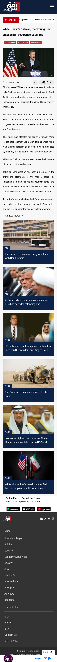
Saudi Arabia (23, 43)
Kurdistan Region (13, 538)
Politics (8, 544)
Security (8, 550)
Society (8, 562)
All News (9, 593)
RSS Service (11, 640)
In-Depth (9, 587)
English (8, 622)
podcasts (9, 599)
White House (36, 43)
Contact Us (10, 634)
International (10, 43)
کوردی (7, 629)
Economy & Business (15, 556)
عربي (7, 616)
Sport (7, 569)
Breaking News (11, 20)
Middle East (10, 575)
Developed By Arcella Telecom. (28, 651)
